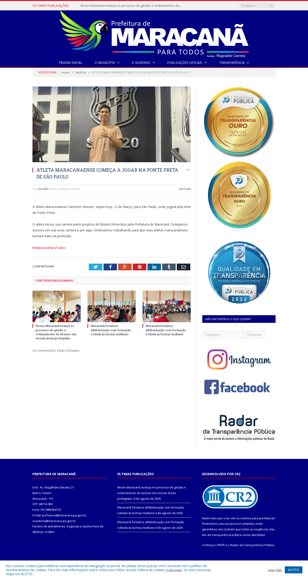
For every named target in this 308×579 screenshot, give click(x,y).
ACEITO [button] (293, 570)
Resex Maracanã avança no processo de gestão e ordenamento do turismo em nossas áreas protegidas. (56, 332)
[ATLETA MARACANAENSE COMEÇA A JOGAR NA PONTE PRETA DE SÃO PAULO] (111, 125)
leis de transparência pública (222, 535)
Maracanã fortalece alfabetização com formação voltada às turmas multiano (132, 6)
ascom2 (43, 189)
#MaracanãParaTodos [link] (48, 248)
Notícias (185, 189)
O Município (105, 62)
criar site (229, 518)
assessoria (233, 524)
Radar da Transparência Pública (252, 545)
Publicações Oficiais (184, 62)
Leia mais (174, 570)
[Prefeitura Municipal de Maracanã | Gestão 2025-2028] (154, 33)
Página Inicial (71, 62)
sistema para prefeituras (257, 518)
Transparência (232, 62)
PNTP (221, 545)
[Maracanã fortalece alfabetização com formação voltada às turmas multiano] (111, 306)
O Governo (141, 62)
